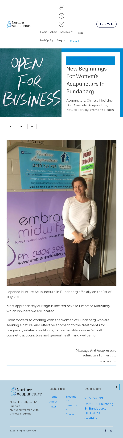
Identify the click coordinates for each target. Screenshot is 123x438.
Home (53, 396)
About (53, 401)
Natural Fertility (77, 110)
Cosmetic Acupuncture (80, 61)
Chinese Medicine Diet (96, 58)
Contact (71, 414)
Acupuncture (75, 58)
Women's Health (87, 64)
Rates (52, 406)
